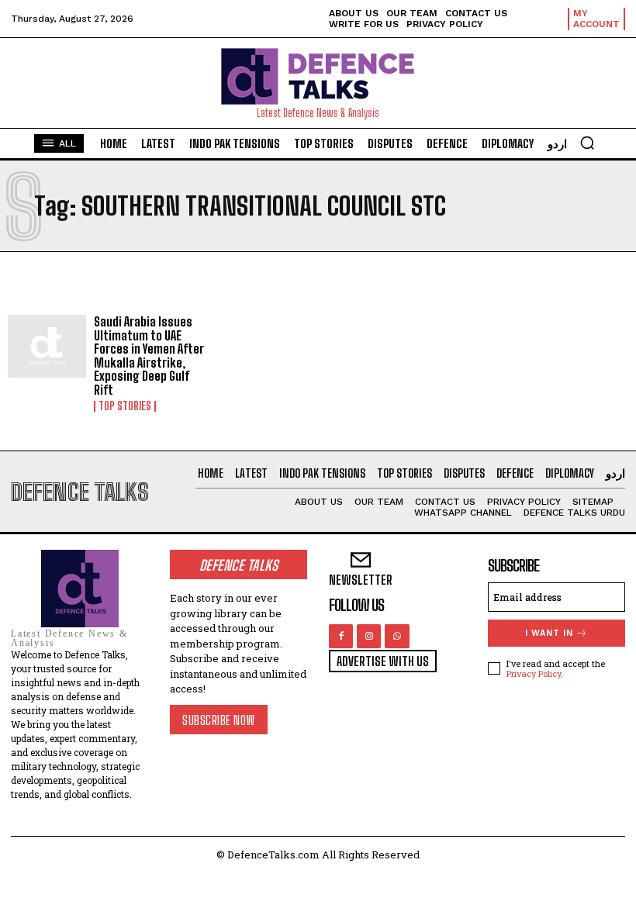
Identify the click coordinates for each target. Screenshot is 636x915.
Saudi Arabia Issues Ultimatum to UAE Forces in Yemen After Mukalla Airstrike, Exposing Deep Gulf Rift (149, 355)
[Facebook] (341, 636)
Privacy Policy (533, 673)
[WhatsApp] (397, 636)
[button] (587, 142)
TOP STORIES (125, 406)
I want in (549, 633)
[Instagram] (369, 636)
